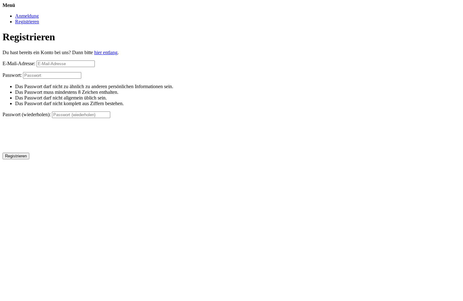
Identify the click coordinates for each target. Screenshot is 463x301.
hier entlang (105, 52)
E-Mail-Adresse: (19, 63)
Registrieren (27, 21)
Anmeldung (27, 16)
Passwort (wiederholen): (27, 114)
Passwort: (12, 75)
